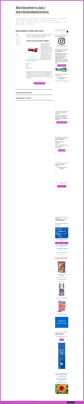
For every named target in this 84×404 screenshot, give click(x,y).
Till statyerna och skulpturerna (61, 80)
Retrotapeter (23, 20)
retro (19, 41)
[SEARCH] (67, 31)
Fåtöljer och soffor (29, 68)
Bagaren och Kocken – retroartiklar (32, 22)
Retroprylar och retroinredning (21, 18)
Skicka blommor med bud (61, 382)
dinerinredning (20, 40)
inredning (17, 41)
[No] (82, 402)
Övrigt (64, 22)
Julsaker (41, 22)
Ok (68, 402)
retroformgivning (18, 43)
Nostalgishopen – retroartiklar (32, 20)
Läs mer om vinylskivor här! (62, 254)
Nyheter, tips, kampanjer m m (57, 22)
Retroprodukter (18, 39)
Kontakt (45, 22)
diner (16, 40)
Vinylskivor (18, 20)
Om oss (49, 22)
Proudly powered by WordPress (28, 400)
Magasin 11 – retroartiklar (20, 22)
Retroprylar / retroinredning (32, 10)
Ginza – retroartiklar (42, 20)
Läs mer (72, 402)
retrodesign (17, 42)
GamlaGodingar (18, 36)
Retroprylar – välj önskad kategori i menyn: (48, 18)
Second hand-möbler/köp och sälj (34, 18)
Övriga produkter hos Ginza (53, 20)
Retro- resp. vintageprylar (62, 18)
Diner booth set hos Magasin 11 (33, 57)
